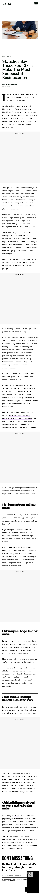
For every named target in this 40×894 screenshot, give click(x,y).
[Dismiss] (36, 873)
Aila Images (39, 30)
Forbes (16, 815)
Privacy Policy (13, 880)
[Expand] (29, 873)
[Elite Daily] (7, 3)
